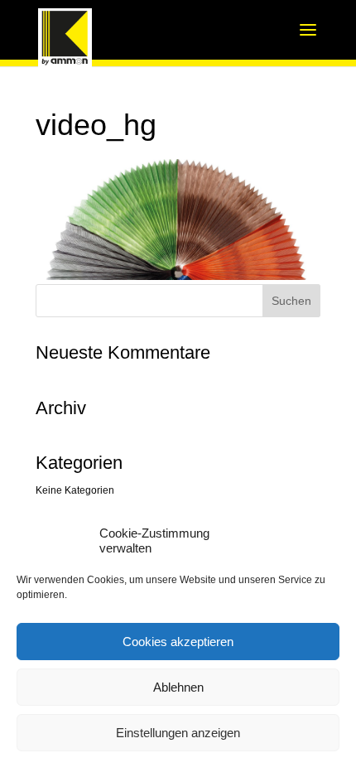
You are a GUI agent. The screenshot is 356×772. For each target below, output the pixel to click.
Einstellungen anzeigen (178, 733)
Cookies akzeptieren (178, 641)
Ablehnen (178, 687)
